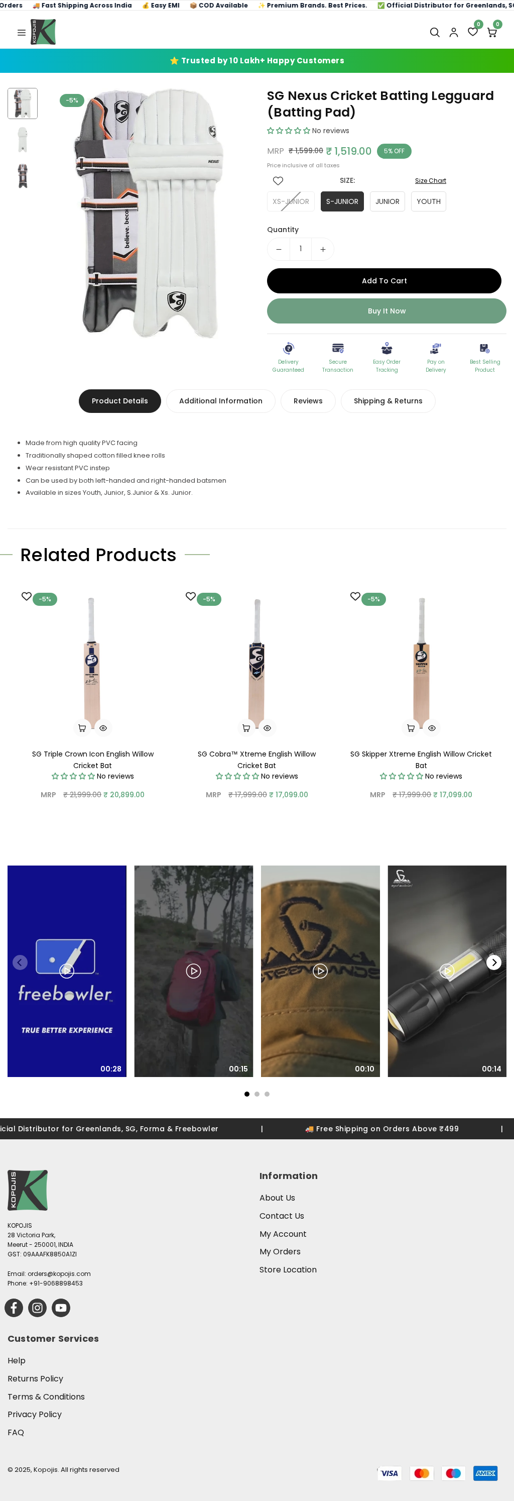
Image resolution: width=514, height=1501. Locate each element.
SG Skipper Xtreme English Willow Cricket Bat (421, 759)
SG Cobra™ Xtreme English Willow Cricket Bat (257, 759)
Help (17, 1360)
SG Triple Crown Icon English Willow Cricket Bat (93, 759)
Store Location (288, 1269)
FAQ (16, 1432)
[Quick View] (103, 728)
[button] (22, 31)
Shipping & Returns (388, 401)
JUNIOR (387, 201)
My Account (283, 1234)
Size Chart (430, 180)
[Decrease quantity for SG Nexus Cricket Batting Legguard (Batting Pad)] (279, 249)
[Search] (435, 32)
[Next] (493, 962)
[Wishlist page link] (278, 181)
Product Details (120, 401)
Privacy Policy (35, 1414)
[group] (148, 213)
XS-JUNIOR (291, 201)
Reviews (308, 401)
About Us (277, 1198)
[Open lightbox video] (67, 971)
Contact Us (282, 1216)
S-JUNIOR (342, 201)
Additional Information (221, 401)
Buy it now (387, 311)
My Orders (280, 1251)
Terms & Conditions (46, 1397)
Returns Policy (35, 1378)
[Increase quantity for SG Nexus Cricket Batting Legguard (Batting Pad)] (323, 249)
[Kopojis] (43, 32)
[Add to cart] (82, 728)
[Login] (454, 32)
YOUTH (429, 201)
